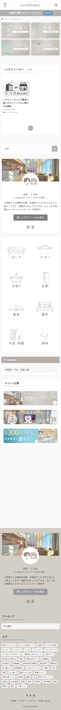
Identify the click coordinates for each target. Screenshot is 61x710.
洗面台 (5, 682)
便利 (21, 659)
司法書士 (5, 663)
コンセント (17, 650)
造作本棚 (46, 682)
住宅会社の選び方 (9, 659)
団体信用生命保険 (29, 663)
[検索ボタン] (56, 5)
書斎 (28, 677)
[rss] (34, 695)
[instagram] (28, 227)
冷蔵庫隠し (46, 659)
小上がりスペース (33, 668)
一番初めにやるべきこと (32, 654)
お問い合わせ (44, 701)
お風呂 (40, 645)
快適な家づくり (8, 677)
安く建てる (6, 668)
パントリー (37, 650)
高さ (12, 686)
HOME (14, 701)
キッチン (5, 650)
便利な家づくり (32, 659)
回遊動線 (16, 663)
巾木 (53, 668)
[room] (33, 227)
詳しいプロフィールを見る (30, 217)
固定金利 (43, 663)
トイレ (27, 650)
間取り (5, 686)
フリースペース (51, 650)
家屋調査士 (18, 668)
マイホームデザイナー (10, 654)
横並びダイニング (45, 677)
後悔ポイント (40, 672)
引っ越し (12, 672)
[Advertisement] (30, 488)
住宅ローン (49, 654)
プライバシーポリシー (28, 701)
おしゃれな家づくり (26, 645)
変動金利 (53, 663)
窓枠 (29, 682)
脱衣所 (37, 682)
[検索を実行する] (54, 149)
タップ (48, 13)
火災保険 (14, 682)
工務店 (45, 668)
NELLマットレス (8, 645)
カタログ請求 (51, 645)
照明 (23, 682)
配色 (55, 682)
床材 (4, 672)
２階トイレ (22, 686)
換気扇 (20, 677)
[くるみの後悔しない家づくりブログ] (30, 5)
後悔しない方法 (25, 672)
